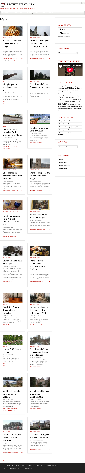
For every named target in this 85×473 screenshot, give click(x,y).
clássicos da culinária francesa (68, 94)
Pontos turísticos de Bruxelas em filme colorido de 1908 (39, 309)
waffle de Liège (12, 60)
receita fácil (61, 108)
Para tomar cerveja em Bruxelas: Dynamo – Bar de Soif (11, 220)
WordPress (13, 468)
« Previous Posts (7, 461)
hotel (34, 190)
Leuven (14, 363)
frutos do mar (77, 97)
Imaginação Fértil (33, 13)
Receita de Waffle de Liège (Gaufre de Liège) (12, 43)
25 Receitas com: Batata (65, 124)
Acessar (61, 159)
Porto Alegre (74, 104)
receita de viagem (65, 106)
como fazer (72, 95)
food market (12, 146)
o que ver (69, 104)
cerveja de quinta (69, 92)
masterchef (71, 99)
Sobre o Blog (6, 13)
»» (21, 58)
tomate (61, 109)
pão (79, 104)
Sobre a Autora (18, 13)
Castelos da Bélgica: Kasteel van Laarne (39, 436)
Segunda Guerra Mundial (10, 410)
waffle (7, 60)
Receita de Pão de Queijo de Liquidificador (70, 127)
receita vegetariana (68, 108)
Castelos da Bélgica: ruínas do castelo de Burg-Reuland (39, 351)
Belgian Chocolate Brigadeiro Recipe (68, 121)
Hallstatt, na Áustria (64, 130)
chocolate (39, 281)
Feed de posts (62, 162)
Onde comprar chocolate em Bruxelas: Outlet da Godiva (39, 265)
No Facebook (65, 29)
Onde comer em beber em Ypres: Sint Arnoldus (12, 175)
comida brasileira (64, 95)
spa (18, 324)
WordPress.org (63, 168)
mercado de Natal (40, 58)
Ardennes (4, 452)
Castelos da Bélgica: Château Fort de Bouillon (12, 437)
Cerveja (37, 125)
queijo (59, 106)
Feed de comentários (64, 165)
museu (38, 229)
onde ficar (38, 190)
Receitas (9, 37)
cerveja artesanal (75, 90)
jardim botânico (9, 363)
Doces (4, 37)
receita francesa (76, 106)
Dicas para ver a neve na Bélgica (12, 262)
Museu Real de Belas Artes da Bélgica (39, 216)
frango (68, 97)
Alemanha (67, 86)
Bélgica (4, 58)
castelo (34, 99)
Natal (31, 60)
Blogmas (75, 86)
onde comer (13, 190)
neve (7, 281)
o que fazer (35, 60)
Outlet (35, 282)
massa (67, 99)
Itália (59, 99)
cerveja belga (62, 92)
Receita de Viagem (20, 4)
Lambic (40, 142)
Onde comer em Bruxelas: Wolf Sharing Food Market (12, 131)
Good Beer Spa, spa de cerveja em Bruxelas (12, 309)
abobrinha (60, 86)
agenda (63, 86)
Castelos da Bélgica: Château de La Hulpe (39, 86)
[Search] (83, 3)
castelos (38, 99)
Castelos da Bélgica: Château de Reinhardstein (39, 393)
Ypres (17, 190)
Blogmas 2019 (62, 88)
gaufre (11, 58)
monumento (8, 101)
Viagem (37, 37)
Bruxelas (7, 58)
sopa (58, 110)
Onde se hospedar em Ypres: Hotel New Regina (40, 175)
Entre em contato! (47, 13)
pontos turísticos (40, 324)
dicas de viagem (63, 97)
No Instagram (65, 33)
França (72, 97)
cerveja (34, 142)
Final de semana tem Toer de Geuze (39, 129)
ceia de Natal (63, 90)
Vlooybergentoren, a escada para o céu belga (12, 87)
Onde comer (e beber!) (9, 170)
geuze (38, 142)
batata (72, 86)
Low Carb (63, 99)
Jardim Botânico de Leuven (12, 350)
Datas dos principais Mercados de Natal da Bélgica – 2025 (39, 43)
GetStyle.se (28, 468)
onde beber (8, 190)
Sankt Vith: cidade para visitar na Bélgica (11, 393)
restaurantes (7, 148)
